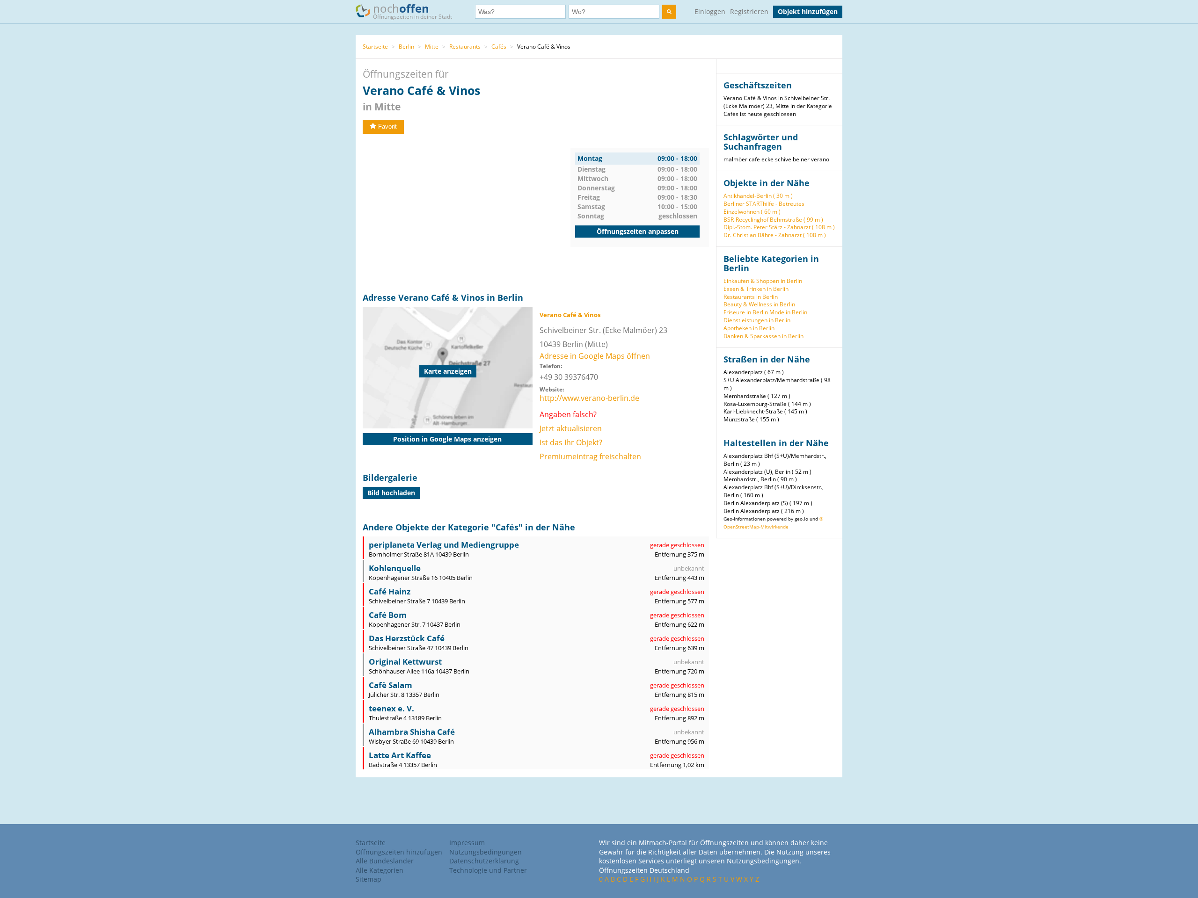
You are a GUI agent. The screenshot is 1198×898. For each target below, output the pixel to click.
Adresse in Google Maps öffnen (595, 356)
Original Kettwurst (405, 661)
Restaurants (465, 47)
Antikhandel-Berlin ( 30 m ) (758, 196)
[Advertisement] (466, 213)
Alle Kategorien (379, 870)
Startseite (375, 47)
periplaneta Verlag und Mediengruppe (444, 544)
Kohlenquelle (395, 568)
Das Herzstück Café (407, 638)
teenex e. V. (391, 708)
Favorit (387, 126)
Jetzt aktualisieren (571, 428)
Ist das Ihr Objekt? (571, 442)
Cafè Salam (390, 685)
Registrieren (749, 11)
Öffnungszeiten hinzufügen (399, 851)
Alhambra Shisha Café (412, 731)
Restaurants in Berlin (750, 297)
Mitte (431, 47)
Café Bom (388, 614)
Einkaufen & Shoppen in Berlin (762, 281)
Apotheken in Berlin (748, 328)
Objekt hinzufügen (808, 11)
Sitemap (368, 879)
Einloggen (709, 11)
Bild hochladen (391, 492)
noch (412, 10)
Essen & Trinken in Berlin (756, 289)
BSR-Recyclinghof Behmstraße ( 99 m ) (773, 220)
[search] (669, 12)
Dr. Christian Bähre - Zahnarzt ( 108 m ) (774, 235)
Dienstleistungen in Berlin (756, 320)
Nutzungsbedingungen (485, 851)
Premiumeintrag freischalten (590, 456)
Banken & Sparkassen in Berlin (763, 336)
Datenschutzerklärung (484, 860)
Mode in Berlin (788, 312)
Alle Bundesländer (385, 860)
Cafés (498, 47)
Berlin (406, 47)
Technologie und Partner (488, 870)
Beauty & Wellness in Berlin (759, 304)
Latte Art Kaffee (400, 755)
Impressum (467, 842)
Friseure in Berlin (745, 312)
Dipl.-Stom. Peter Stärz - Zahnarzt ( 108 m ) (779, 227)
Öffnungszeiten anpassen (638, 231)
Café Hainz (389, 591)
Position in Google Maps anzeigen (447, 439)
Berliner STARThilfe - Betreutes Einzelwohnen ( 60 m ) (763, 208)
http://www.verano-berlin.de (589, 398)
